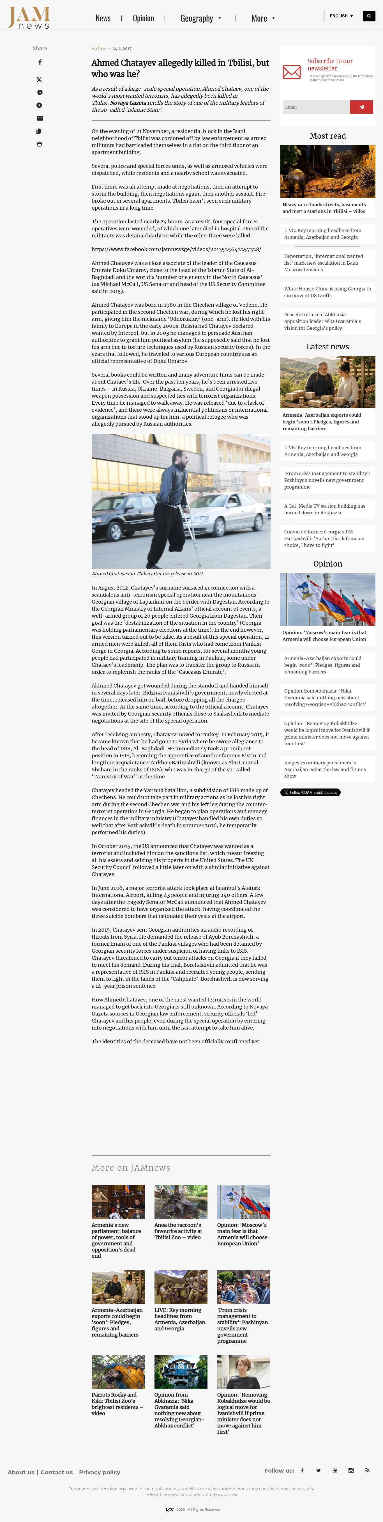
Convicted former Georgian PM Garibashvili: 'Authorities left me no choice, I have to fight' (324, 538)
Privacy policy (99, 1472)
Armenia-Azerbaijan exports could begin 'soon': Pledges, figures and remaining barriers (117, 1322)
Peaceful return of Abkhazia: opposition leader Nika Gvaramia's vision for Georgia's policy (322, 321)
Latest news (327, 346)
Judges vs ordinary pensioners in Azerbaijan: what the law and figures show (325, 769)
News (103, 18)
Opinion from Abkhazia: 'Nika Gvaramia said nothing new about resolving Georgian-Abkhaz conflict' (179, 1410)
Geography (197, 18)
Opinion (143, 18)
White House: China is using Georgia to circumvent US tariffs (327, 292)
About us (21, 1472)
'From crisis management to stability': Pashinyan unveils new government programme (242, 1325)
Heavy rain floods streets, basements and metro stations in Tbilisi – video (324, 208)
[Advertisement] (181, 1099)
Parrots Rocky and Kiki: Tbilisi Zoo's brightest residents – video (118, 1404)
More (259, 18)
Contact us (57, 1472)
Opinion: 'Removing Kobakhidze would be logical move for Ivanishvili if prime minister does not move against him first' (243, 1413)
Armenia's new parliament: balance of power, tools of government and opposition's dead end (116, 1240)
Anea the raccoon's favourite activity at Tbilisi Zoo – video (178, 1231)
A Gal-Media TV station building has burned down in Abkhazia (324, 509)
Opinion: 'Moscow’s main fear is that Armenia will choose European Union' (242, 1234)
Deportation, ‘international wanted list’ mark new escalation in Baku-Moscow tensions (323, 262)
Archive (101, 48)
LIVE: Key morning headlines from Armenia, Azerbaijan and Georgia (179, 1319)
